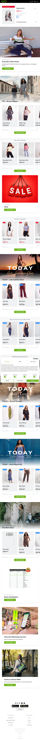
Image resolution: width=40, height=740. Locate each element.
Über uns (29, 720)
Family (20, 736)
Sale (4, 222)
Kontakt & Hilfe (10, 722)
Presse (29, 722)
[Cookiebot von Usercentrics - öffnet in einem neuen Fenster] (34, 358)
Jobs (29, 717)
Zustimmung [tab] (7, 361)
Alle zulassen (32, 380)
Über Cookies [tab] (33, 361)
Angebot (5, 284)
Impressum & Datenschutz (20, 730)
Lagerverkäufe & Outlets (10, 720)
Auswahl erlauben (20, 380)
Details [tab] (20, 361)
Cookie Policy (20, 732)
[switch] (15, 377)
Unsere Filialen (10, 717)
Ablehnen (7, 380)
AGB (20, 734)
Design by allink (20, 738)
